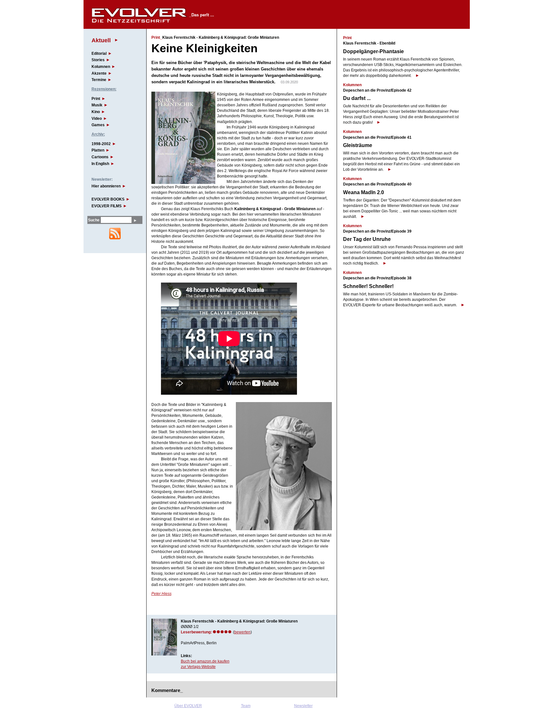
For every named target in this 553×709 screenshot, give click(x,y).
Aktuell (101, 40)
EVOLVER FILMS (107, 206)
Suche (94, 220)
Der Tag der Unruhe (367, 239)
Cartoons (100, 157)
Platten (98, 150)
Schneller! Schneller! (368, 286)
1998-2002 (101, 144)
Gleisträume (357, 145)
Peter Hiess (161, 594)
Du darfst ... (357, 98)
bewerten (242, 632)
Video (97, 118)
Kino (96, 112)
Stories (98, 60)
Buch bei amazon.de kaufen (205, 661)
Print (96, 98)
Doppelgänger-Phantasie (373, 51)
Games (98, 125)
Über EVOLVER (188, 706)
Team (246, 706)
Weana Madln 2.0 (363, 192)
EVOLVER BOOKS (108, 199)
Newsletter (303, 706)
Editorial (99, 53)
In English (100, 163)
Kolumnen (101, 66)
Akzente (99, 73)
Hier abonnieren (106, 186)
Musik (97, 105)
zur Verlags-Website (198, 667)
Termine (99, 80)
